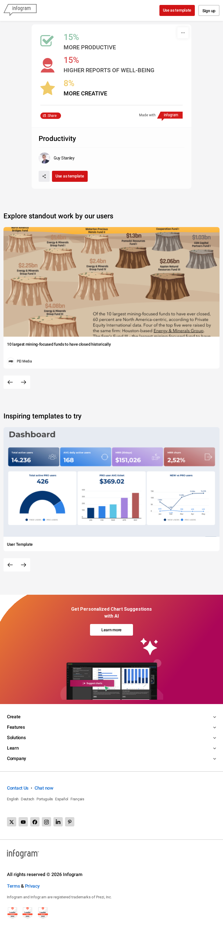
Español (61, 799)
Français (77, 799)
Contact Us (17, 788)
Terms (13, 886)
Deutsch (27, 799)
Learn (13, 748)
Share (52, 116)
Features (16, 727)
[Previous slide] (10, 382)
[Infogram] (20, 10)
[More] (182, 32)
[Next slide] (23, 382)
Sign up (208, 10)
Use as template (177, 10)
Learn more (111, 629)
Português (45, 799)
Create (13, 716)
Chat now (44, 788)
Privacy (32, 886)
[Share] (44, 176)
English (13, 799)
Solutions (16, 737)
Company (16, 758)
